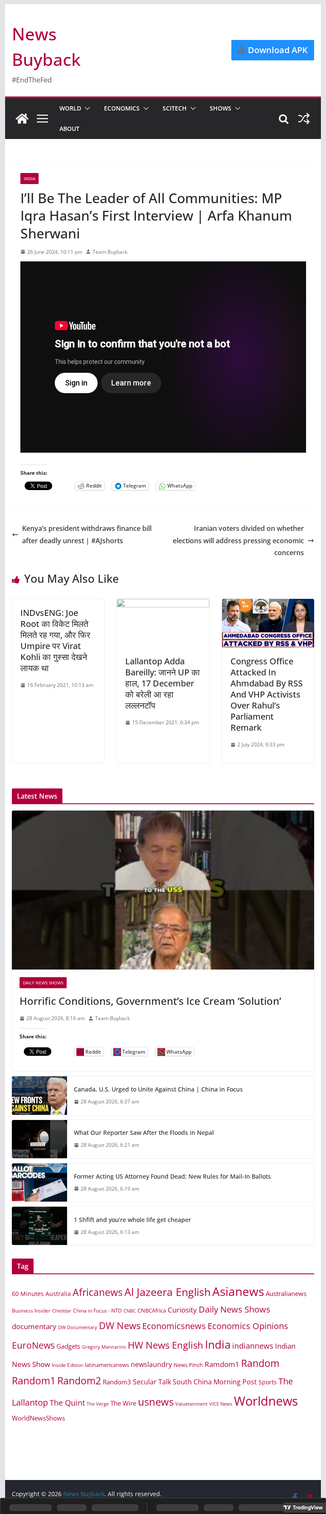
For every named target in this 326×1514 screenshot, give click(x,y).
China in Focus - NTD (97, 1310)
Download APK (277, 50)
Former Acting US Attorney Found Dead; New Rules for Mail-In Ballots (172, 1176)
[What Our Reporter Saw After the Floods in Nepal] (39, 1139)
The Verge (98, 1404)
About (69, 129)
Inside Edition (67, 1365)
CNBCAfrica (152, 1310)
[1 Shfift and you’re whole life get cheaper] (39, 1226)
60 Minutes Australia (41, 1294)
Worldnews (266, 1400)
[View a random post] (304, 118)
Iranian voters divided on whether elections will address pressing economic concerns (238, 541)
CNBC (130, 1311)
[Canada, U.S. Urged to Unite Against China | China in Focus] (39, 1095)
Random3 (117, 1382)
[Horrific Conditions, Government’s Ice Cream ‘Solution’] (163, 890)
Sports (268, 1382)
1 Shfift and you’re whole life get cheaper (132, 1220)
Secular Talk (152, 1381)
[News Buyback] (22, 118)
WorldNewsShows (38, 1418)
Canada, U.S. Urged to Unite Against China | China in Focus (158, 1089)
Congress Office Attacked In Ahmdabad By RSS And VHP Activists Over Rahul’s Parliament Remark (266, 694)
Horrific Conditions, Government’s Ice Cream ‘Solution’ (150, 1001)
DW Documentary (77, 1327)
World (70, 108)
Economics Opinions (248, 1326)
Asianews (238, 1291)
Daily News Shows (43, 983)
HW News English (165, 1345)
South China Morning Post (215, 1381)
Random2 (79, 1380)
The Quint (67, 1403)
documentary (34, 1326)
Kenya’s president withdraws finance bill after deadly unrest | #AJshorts (87, 534)
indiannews (252, 1346)
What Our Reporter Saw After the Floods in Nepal (144, 1132)
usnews (156, 1402)
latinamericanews (107, 1365)
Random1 (34, 1380)
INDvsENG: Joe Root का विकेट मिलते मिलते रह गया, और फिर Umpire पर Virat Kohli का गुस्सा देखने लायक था (55, 640)
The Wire (123, 1403)
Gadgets (68, 1346)
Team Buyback (110, 251)
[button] (85, 108)
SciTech (175, 108)
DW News (120, 1325)
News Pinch (188, 1365)
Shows (220, 108)
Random (260, 1363)
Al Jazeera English (167, 1291)
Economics (122, 108)
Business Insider (31, 1310)
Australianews (286, 1293)
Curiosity (182, 1310)
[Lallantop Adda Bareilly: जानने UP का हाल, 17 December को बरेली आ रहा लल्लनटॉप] (163, 605)
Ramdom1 (222, 1364)
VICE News (220, 1404)
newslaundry (151, 1364)
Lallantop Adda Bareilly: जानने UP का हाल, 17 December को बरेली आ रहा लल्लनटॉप (162, 683)
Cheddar (61, 1310)
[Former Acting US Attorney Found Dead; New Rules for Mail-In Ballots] (39, 1182)
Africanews (98, 1292)
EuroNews (33, 1345)
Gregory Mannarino (104, 1347)
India (29, 178)
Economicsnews (174, 1326)
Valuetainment (191, 1404)
